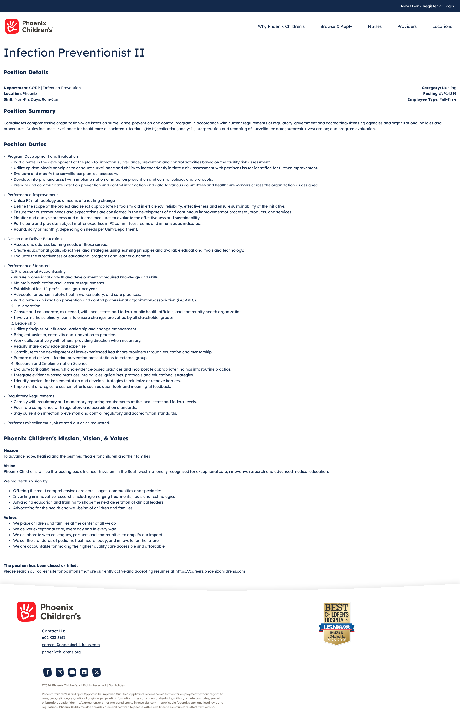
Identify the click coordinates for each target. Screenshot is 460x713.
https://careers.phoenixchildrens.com (210, 571)
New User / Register (419, 6)
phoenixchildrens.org (61, 651)
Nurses (375, 26)
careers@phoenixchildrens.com (71, 644)
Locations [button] (442, 26)
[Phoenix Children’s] (29, 26)
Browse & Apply (336, 26)
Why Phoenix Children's (281, 26)
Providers (407, 26)
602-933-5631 (54, 637)
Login (448, 6)
